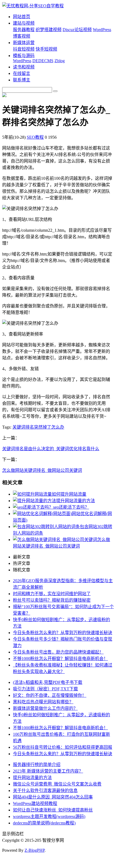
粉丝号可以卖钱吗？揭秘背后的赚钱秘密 (52, 600)
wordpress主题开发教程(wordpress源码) (49, 816)
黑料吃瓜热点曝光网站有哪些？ (43, 702)
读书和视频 (24, 67)
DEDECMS (42, 60)
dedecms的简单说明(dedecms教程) (44, 823)
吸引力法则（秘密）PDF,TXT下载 (45, 689)
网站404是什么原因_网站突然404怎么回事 (53, 797)
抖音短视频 (24, 49)
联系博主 (21, 80)
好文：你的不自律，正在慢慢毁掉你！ (49, 695)
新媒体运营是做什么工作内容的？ (45, 708)
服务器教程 (24, 29)
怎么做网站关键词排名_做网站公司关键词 (42, 470)
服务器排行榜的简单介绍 (36, 764)
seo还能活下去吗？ (71, 507)
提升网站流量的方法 (75, 500)
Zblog (59, 60)
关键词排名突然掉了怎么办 (38, 427)
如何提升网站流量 (69, 494)
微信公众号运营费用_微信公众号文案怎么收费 (57, 784)
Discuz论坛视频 (77, 29)
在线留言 (21, 73)
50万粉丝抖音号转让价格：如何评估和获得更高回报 (62, 747)
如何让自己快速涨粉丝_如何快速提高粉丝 (53, 810)
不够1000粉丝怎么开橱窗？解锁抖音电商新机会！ (60, 658)
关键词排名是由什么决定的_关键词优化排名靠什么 (50, 448)
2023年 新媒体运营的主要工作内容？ (48, 771)
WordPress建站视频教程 (35, 803)
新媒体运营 (24, 42)
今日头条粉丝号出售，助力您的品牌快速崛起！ (58, 652)
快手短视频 (46, 49)
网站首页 (21, 16)
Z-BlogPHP (35, 850)
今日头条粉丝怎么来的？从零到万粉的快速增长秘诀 (62, 632)
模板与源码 (24, 55)
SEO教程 (35, 137)
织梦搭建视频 (49, 29)
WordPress (22, 60)
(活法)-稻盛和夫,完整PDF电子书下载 (47, 682)
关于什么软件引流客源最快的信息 (45, 790)
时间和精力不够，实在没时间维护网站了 (52, 593)
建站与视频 (24, 23)
